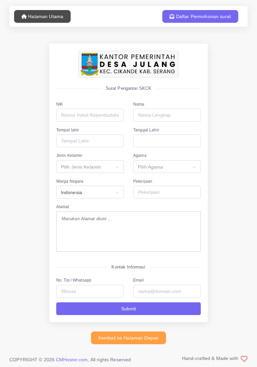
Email (138, 280)
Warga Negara (70, 181)
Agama (140, 155)
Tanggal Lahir (146, 130)
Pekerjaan (142, 181)
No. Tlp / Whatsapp (74, 280)
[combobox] (90, 166)
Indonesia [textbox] (71, 192)
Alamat (62, 206)
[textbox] (90, 167)
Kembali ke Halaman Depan (128, 338)
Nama (139, 104)
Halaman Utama (45, 16)
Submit (128, 308)
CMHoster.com (72, 359)
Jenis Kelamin (69, 155)
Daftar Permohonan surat (203, 16)
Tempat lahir (67, 130)
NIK (59, 104)
